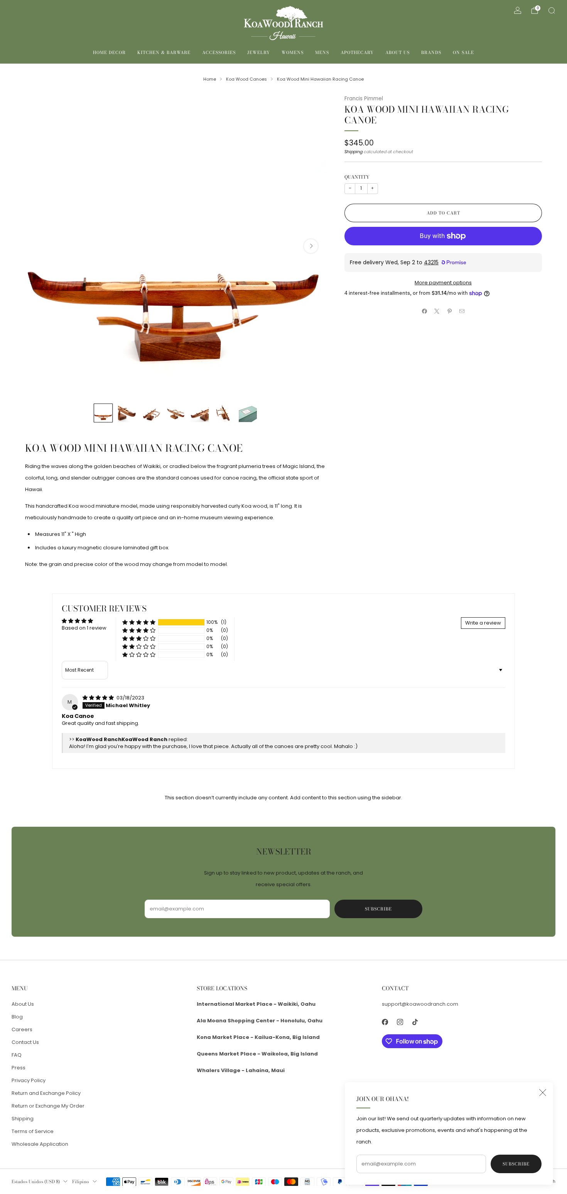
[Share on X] (437, 311)
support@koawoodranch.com (420, 1004)
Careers (22, 1029)
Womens (293, 52)
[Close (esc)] (542, 1092)
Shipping (353, 152)
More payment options (443, 282)
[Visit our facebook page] (384, 1022)
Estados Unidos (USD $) (36, 1181)
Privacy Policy (29, 1080)
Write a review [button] (483, 623)
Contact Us (25, 1042)
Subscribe (516, 1164)
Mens (322, 52)
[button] (138, 622)
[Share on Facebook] (425, 311)
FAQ (17, 1055)
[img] (99, 697)
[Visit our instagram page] (399, 1022)
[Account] (517, 10)
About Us (397, 52)
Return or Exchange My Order (48, 1106)
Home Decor (109, 52)
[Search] (551, 10)
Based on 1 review (84, 628)
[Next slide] (311, 246)
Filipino (80, 1181)
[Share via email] (462, 311)
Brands (431, 52)
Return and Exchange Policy (46, 1093)
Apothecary (357, 52)
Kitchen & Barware (164, 52)
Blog (17, 1016)
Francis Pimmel (363, 98)
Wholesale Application (40, 1144)
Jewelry (258, 52)
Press (18, 1067)
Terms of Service (33, 1131)
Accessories (219, 52)
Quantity (357, 177)
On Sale (463, 52)
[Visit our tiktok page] (414, 1022)
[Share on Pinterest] (450, 311)
